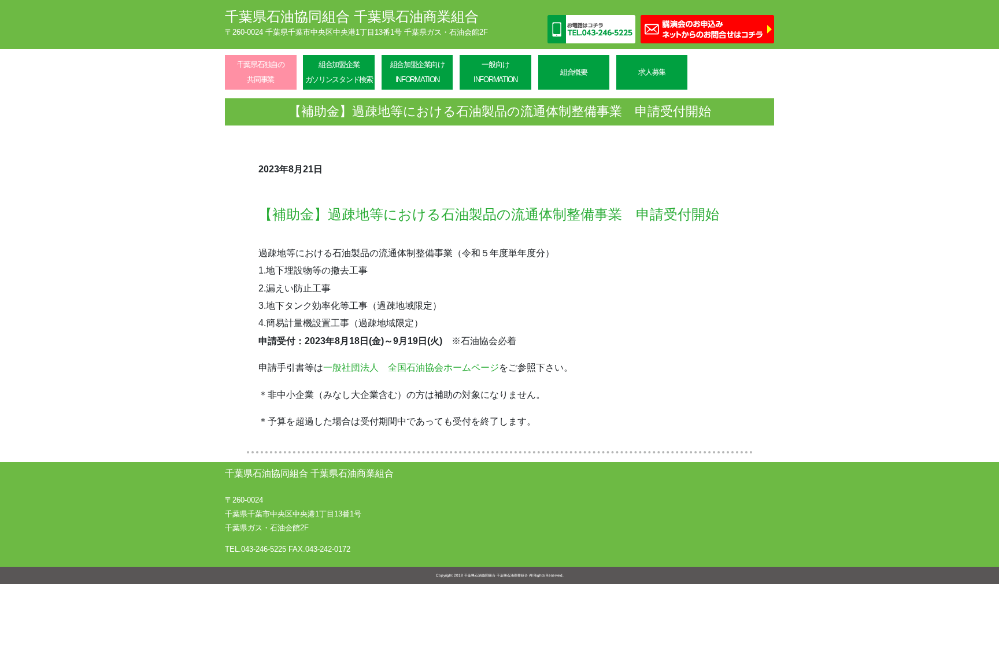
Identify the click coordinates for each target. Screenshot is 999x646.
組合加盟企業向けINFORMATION (417, 72)
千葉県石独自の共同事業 (260, 72)
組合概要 (573, 72)
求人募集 (651, 72)
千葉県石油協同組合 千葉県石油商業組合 (352, 16)
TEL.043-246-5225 (255, 549)
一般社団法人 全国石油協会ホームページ (411, 367)
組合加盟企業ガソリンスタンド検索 (339, 72)
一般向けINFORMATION (495, 72)
